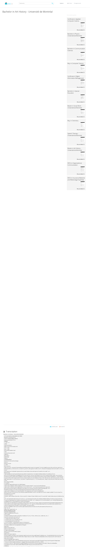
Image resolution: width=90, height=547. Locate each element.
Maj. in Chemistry (73, 121)
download (54, 426)
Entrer (70, 3)
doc (10, 4)
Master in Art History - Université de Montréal (75, 149)
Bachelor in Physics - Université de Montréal (75, 35)
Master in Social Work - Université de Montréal (75, 107)
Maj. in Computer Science (75, 63)
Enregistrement (77, 3)
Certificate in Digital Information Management (76, 77)
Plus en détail (80, 30)
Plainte (62, 426)
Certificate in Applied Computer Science (74, 20)
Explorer (62, 3)
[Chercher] (52, 3)
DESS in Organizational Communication (75, 164)
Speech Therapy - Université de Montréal (75, 134)
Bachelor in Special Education (73, 92)
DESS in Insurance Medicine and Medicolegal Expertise (76, 179)
